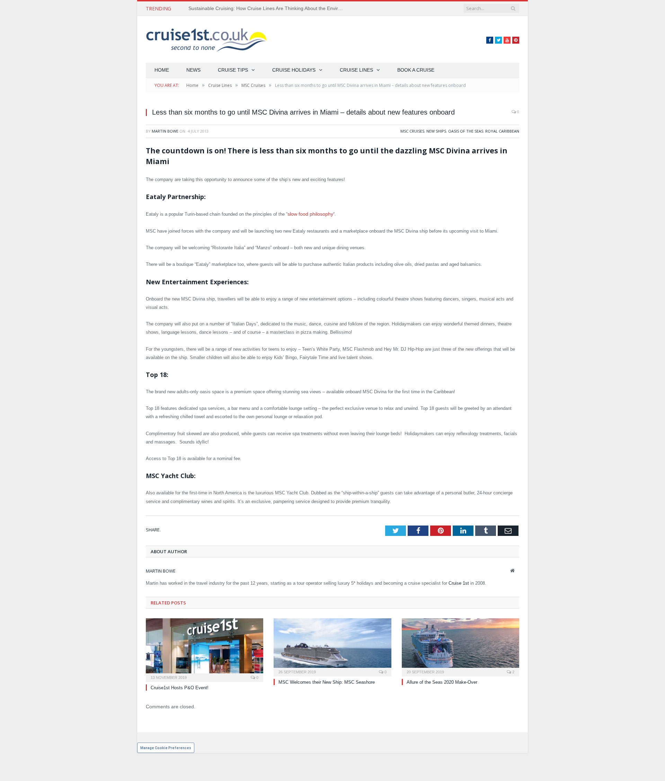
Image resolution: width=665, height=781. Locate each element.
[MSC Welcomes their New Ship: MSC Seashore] (332, 646)
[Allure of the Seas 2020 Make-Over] (460, 646)
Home (161, 70)
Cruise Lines (356, 70)
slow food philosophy (308, 213)
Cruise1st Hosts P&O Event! (180, 687)
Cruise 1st (459, 582)
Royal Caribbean (502, 131)
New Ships (436, 131)
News (193, 70)
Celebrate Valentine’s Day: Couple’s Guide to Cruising (247, 8)
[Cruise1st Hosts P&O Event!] (204, 649)
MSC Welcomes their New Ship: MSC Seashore (326, 681)
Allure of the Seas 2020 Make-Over (442, 681)
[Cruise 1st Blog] (206, 39)
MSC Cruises (412, 131)
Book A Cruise (415, 70)
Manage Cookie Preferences (165, 747)
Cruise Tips (233, 70)
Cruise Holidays (294, 70)
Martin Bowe (165, 131)
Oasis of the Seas (465, 131)
